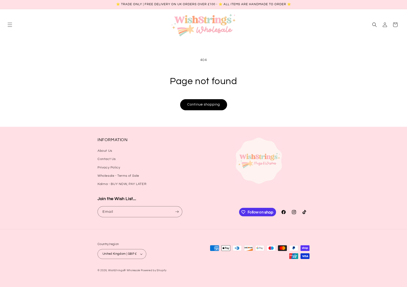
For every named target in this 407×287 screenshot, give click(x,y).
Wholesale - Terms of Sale (118, 175)
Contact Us (107, 159)
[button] (10, 25)
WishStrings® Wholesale (124, 270)
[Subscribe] (177, 211)
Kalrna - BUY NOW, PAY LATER (122, 184)
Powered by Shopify (154, 270)
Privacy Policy (109, 167)
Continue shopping (203, 104)
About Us (105, 150)
